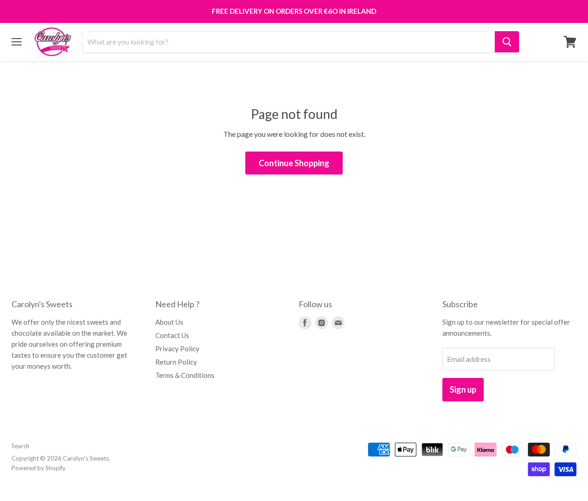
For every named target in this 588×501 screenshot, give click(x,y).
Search (20, 446)
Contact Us (172, 335)
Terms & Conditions (185, 375)
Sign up (463, 389)
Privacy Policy (177, 348)
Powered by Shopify (38, 468)
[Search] (507, 41)
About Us (169, 322)
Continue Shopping (294, 163)
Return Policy (176, 362)
